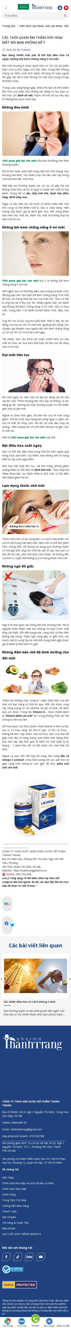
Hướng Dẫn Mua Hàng (15, 1205)
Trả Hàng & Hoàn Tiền (15, 1222)
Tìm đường (8, 1326)
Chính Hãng (9, 1194)
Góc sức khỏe (54, 26)
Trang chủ (8, 26)
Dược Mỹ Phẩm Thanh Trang (19, 1240)
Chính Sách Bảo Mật (14, 1189)
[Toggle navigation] (6, 8)
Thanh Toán (9, 1211)
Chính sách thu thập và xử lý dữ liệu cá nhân (28, 1183)
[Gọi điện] (35, 1319)
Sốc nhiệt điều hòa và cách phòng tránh (29, 1001)
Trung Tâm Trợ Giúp (14, 1200)
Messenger (49, 1326)
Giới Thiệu (8, 1177)
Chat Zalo (22, 1326)
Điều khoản (8, 1228)
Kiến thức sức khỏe (31, 26)
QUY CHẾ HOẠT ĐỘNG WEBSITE (21, 1234)
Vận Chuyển (9, 1217)
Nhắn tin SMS (63, 1326)
